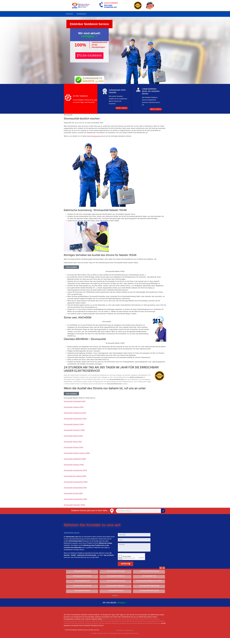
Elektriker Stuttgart (77, 621)
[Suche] (163, 511)
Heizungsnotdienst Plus (130, 633)
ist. (75, 336)
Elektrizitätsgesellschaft (95, 136)
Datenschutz (129, 630)
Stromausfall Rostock (82, 590)
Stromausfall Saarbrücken (82, 586)
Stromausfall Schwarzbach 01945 (75, 418)
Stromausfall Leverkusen (149, 571)
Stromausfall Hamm (149, 581)
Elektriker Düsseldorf (92, 621)
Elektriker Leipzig (145, 621)
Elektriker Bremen (132, 621)
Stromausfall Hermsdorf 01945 (74, 430)
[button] (89, 55)
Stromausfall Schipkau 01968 (74, 464)
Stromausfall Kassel (149, 586)
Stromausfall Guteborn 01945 (74, 424)
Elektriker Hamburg (121, 619)
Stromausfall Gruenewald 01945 (75, 401)
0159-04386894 (111, 3)
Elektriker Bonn (125, 623)
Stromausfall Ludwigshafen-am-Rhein (149, 576)
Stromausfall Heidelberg (115, 571)
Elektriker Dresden (158, 621)
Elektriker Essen (120, 621)
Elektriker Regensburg (138, 623)
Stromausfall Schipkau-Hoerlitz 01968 (77, 453)
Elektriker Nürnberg (153, 623)
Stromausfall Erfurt (149, 590)
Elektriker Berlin (108, 619)
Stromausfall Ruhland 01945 (73, 436)
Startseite (69, 14)
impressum (119, 630)
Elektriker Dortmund (107, 621)
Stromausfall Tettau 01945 (73, 441)
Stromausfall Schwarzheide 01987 (75, 487)
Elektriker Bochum (98, 623)
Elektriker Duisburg (84, 623)
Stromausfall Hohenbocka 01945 (75, 413)
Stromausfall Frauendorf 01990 (74, 505)
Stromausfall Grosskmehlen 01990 (75, 499)
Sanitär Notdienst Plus (99, 633)
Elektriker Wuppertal (112, 623)
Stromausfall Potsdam (116, 581)
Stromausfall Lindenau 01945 (74, 407)
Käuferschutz (81, 14)
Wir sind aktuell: (115, 602)
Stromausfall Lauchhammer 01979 (75, 470)
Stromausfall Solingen (82, 571)
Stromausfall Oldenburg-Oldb (115, 576)
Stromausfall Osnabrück (82, 576)
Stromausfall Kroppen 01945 (73, 447)
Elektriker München (134, 619)
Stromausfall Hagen (116, 586)
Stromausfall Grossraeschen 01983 (76, 482)
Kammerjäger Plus (114, 633)
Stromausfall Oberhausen (116, 590)
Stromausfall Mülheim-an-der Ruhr (82, 581)
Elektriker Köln (147, 619)
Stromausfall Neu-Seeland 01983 (75, 476)
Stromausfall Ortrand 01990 (73, 493)
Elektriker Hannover (70, 623)
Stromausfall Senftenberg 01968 (75, 459)
